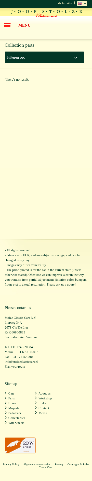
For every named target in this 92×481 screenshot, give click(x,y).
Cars (11, 393)
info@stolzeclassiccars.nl (21, 361)
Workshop (45, 398)
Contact (44, 408)
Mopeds (13, 408)
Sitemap (59, 464)
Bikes (12, 403)
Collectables (16, 418)
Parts (11, 398)
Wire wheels (16, 423)
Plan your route (15, 366)
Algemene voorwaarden (37, 464)
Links (42, 403)
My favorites (64, 2)
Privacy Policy (11, 464)
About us (45, 393)
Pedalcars (14, 413)
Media (43, 413)
